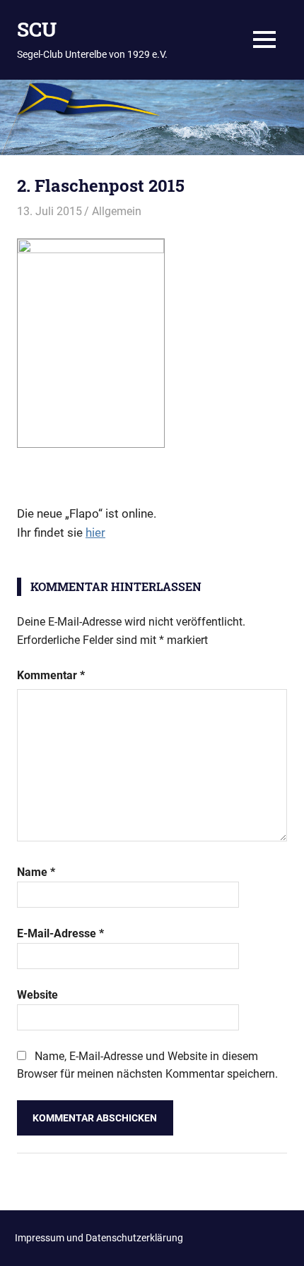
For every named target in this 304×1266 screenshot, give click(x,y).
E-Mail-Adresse (60, 933)
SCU (37, 29)
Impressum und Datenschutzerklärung (99, 1237)
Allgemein (116, 211)
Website (37, 995)
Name (36, 872)
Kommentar (51, 675)
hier (95, 532)
